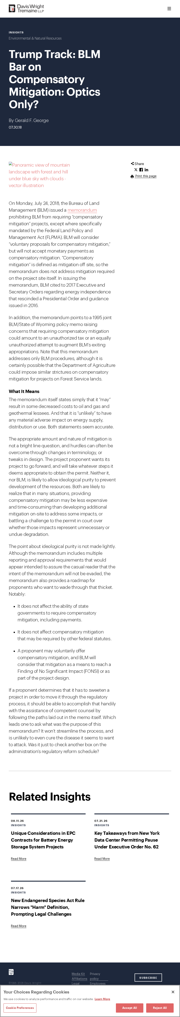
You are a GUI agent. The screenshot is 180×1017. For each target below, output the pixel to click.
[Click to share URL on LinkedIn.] (146, 170)
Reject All (160, 1008)
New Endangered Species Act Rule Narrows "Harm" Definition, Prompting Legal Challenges (48, 907)
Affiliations (79, 979)
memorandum (82, 210)
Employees (98, 983)
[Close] (173, 992)
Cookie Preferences (20, 1008)
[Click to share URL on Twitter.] (136, 170)
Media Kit (78, 974)
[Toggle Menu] (169, 9)
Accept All (129, 1008)
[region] (90, 1001)
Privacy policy (95, 977)
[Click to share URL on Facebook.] (141, 170)
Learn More (102, 999)
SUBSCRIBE (148, 977)
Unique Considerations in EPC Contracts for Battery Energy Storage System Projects (43, 839)
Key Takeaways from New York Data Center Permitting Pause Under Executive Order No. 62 (127, 839)
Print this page (146, 176)
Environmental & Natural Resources (35, 38)
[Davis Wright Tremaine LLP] (26, 8)
